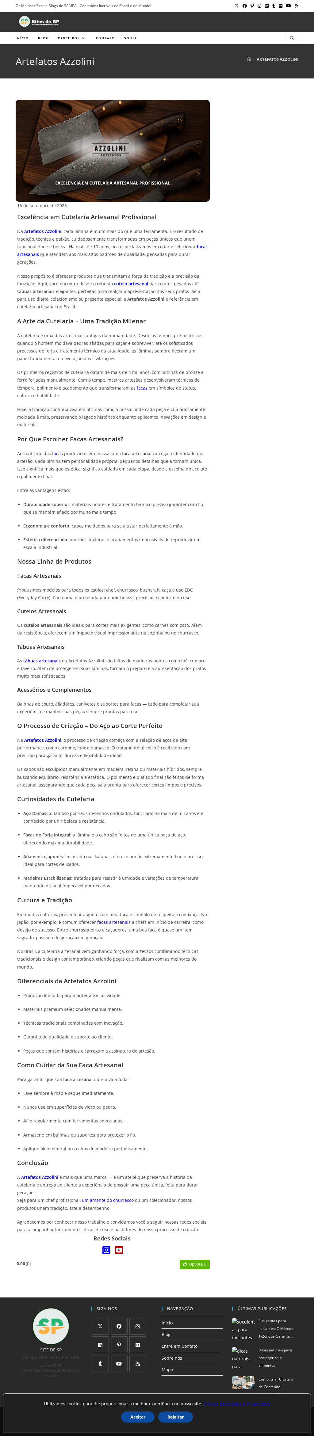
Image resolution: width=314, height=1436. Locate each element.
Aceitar (137, 1417)
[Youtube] (119, 1363)
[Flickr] (137, 1344)
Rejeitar (175, 1417)
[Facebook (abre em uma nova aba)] (245, 6)
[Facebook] (119, 1326)
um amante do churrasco (108, 1200)
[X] (100, 1326)
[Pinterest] (119, 1344)
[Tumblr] (100, 1363)
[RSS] (137, 1363)
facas (142, 388)
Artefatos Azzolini (277, 59)
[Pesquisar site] (292, 38)
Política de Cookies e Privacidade (237, 1404)
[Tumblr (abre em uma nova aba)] (273, 6)
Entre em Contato (179, 1346)
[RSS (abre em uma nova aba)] (295, 6)
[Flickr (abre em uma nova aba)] (280, 6)
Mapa (167, 1370)
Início (167, 1323)
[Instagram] (106, 1250)
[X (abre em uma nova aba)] (237, 6)
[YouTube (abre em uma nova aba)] (288, 6)
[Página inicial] (249, 59)
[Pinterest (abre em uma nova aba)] (252, 6)
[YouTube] (119, 1250)
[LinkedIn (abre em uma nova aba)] (266, 6)
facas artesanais (114, 922)
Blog (166, 1334)
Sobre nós (172, 1358)
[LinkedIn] (100, 1344)
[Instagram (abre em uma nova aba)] (259, 6)
